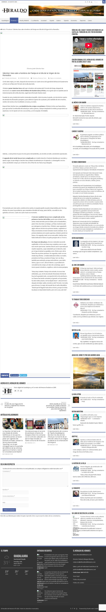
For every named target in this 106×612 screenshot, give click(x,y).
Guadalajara (5, 20)
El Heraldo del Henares (10, 78)
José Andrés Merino (87, 339)
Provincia (13, 20)
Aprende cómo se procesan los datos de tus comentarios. (43, 516)
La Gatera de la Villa (87, 472)
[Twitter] (89, 2)
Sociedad (43, 20)
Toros (44, 78)
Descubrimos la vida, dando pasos (90, 491)
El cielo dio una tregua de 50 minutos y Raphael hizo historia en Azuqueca (15, 405)
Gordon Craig (86, 247)
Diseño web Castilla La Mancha (96, 608)
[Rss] (85, 2)
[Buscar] (103, 1)
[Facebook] (87, 2)
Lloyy (83, 401)
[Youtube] (91, 2)
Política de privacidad (79, 579)
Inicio (3, 29)
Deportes (83, 20)
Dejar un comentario (55, 78)
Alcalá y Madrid (24, 20)
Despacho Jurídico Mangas (90, 312)
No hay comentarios (98, 111)
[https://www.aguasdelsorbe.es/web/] (66, 10)
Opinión (66, 20)
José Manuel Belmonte (88, 495)
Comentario (7, 471)
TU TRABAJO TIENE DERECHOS (81, 300)
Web (4, 502)
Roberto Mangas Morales (89, 447)
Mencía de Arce (86, 144)
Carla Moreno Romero (88, 526)
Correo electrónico (9, 496)
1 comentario (96, 418)
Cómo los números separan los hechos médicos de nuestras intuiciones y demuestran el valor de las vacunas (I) (91, 107)
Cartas (90, 20)
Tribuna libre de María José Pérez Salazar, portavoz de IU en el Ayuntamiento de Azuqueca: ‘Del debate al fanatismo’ (88, 168)
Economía (74, 20)
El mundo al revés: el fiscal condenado (91, 397)
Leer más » (76, 124)
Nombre (6, 489)
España (52, 20)
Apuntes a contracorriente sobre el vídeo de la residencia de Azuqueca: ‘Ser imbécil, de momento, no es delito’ (92, 441)
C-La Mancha (35, 20)
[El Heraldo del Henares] (14, 10)
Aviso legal (76, 576)
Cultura (58, 20)
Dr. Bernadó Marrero (88, 113)
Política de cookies (78, 582)
